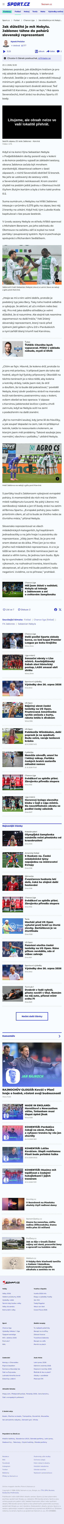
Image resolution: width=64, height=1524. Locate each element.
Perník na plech (40, 1344)
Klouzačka (45, 1416)
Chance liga (6, 1328)
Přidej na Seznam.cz (10, 1476)
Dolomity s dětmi (9, 1379)
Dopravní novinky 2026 (42, 1369)
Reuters (51, 1490)
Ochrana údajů (39, 1460)
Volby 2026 (6, 1293)
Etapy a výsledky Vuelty (43, 1297)
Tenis (35, 11)
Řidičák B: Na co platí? (42, 1372)
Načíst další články (32, 1016)
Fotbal (18, 11)
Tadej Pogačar (39, 1303)
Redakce (5, 1456)
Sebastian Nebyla (27, 623)
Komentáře (8, 1036)
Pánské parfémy (41, 1442)
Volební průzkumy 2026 (11, 1297)
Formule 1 (29, 987)
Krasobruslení (31, 832)
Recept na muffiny (41, 1331)
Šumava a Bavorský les (11, 1369)
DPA (46, 1490)
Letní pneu (49, 1439)
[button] (32, 265)
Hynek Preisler (18, 41)
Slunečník (36, 1416)
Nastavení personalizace (43, 1473)
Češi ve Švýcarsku (9, 1372)
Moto (42, 11)
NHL (4, 1344)
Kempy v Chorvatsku (10, 1362)
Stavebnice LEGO (22, 1439)
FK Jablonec (8, 623)
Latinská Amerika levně (11, 1375)
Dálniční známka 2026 (42, 1366)
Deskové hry (7, 1442)
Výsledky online (55, 11)
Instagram (6, 1466)
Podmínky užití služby (42, 1456)
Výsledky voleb (8, 1300)
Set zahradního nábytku (11, 1420)
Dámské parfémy (36, 1439)
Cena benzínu (43, 1394)
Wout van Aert (39, 1307)
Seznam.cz (46, 4)
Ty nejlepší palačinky (42, 1328)
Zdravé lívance (39, 1334)
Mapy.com (6, 1394)
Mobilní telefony (8, 1439)
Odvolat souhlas (40, 1470)
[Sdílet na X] (60, 609)
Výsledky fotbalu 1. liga (11, 1331)
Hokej (26, 11)
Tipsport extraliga (9, 1334)
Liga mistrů (30, 655)
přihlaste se (44, 58)
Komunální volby (8, 1310)
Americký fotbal (32, 853)
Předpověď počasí (18, 1394)
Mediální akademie (41, 1466)
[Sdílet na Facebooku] (55, 609)
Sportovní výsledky (33, 682)
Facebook (6, 1463)
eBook (41, 51)
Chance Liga (30, 583)
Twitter (5, 1470)
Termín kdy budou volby (11, 1303)
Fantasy (7, 11)
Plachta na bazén (14, 1416)
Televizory (17, 1442)
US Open (29, 703)
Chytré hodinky (27, 1442)
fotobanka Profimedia (10, 1493)
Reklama (5, 1473)
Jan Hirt (37, 1300)
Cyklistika (29, 752)
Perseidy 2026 (31, 1394)
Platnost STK (38, 1379)
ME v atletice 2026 (9, 1338)
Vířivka (35, 1420)
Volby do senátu (8, 1307)
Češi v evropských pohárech (13, 1397)
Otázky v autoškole (41, 1375)
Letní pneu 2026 (40, 1362)
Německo (29, 876)
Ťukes (27, 342)
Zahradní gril (27, 1420)
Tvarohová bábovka (41, 1338)
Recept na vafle (40, 1341)
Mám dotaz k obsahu (42, 1463)
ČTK (42, 1490)
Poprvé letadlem (8, 1366)
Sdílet (52, 51)
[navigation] (3, 4)
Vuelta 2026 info (40, 1293)
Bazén (4, 1416)
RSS (3, 1460)
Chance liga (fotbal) (44, 619)
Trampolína (26, 1416)
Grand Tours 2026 (40, 1310)
